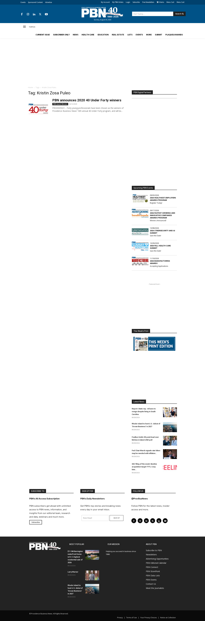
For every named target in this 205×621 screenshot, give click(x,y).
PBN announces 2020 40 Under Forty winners (86, 100)
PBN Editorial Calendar (156, 563)
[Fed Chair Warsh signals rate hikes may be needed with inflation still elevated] (170, 454)
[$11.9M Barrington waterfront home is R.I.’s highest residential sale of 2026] (92, 555)
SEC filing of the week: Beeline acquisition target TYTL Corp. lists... (144, 467)
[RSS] (152, 520)
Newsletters (151, 554)
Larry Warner (73, 572)
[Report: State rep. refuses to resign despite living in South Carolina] (170, 412)
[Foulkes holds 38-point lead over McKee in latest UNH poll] (170, 441)
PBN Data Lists (153, 575)
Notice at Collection (168, 617)
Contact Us (151, 584)
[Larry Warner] (92, 575)
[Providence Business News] (102, 12)
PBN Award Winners (60, 104)
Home (30, 87)
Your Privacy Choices (148, 617)
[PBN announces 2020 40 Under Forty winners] (38, 108)
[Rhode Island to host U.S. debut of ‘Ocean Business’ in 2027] (170, 427)
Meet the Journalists (155, 588)
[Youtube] (46, 14)
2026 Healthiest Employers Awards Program (163, 199)
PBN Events (151, 579)
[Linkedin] (34, 14)
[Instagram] (28, 14)
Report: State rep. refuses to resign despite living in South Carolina (144, 411)
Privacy (120, 617)
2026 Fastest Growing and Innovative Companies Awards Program (162, 215)
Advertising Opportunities (157, 558)
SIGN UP (117, 518)
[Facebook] (21, 14)
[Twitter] (40, 14)
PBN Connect (152, 567)
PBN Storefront (153, 571)
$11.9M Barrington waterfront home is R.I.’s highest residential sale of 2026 (75, 557)
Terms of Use (131, 617)
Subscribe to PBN (154, 550)
